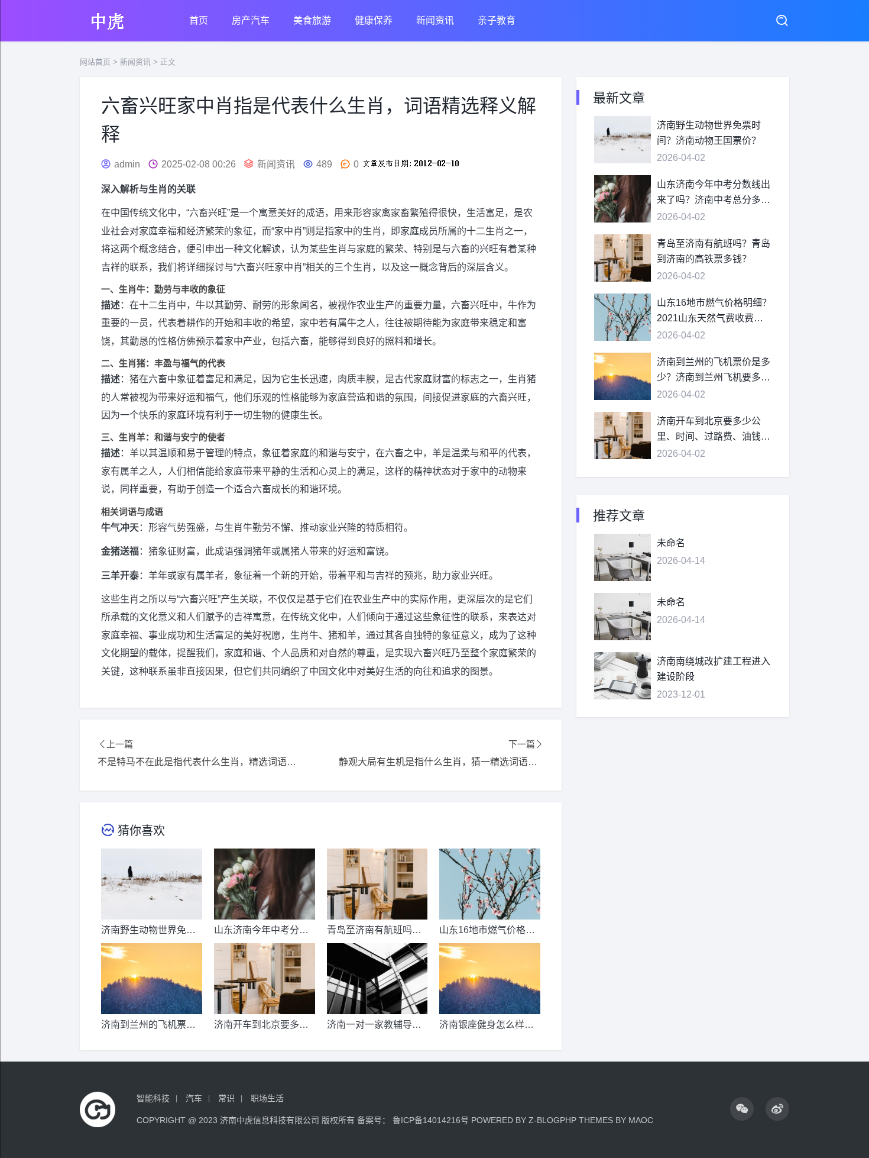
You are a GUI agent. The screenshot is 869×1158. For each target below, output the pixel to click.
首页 (198, 20)
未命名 (671, 543)
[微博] (777, 1109)
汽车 (194, 1098)
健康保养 (374, 20)
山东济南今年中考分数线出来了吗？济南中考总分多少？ (713, 193)
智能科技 (153, 1098)
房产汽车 (251, 20)
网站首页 (95, 61)
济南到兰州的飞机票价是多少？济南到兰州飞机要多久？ (713, 371)
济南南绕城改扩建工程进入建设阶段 (713, 669)
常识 (226, 1098)
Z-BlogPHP (552, 1120)
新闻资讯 (435, 20)
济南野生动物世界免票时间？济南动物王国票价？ (709, 133)
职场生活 (267, 1098)
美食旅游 (312, 20)
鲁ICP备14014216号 (431, 1120)
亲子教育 (496, 20)
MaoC (640, 1120)
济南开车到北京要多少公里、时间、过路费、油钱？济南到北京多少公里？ (713, 430)
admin (127, 164)
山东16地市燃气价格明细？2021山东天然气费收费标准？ (714, 311)
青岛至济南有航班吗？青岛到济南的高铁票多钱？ (713, 251)
